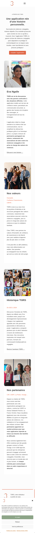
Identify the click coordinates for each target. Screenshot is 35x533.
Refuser (17, 522)
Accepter (17, 517)
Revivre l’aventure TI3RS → (16, 349)
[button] (32, 500)
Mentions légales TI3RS (22, 530)
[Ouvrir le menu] (25, 3)
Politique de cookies (11, 530)
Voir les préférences (17, 526)
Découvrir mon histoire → (15, 152)
